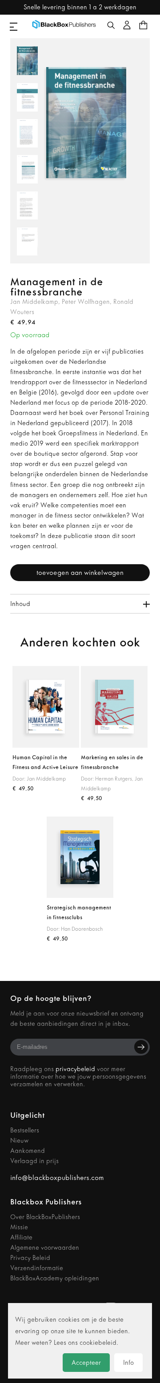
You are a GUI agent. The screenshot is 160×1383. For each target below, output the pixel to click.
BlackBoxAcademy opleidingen (54, 1278)
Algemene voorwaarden (44, 1247)
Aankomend (27, 1151)
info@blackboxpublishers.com (57, 1177)
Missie (19, 1227)
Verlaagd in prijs (34, 1161)
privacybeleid (75, 1069)
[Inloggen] (127, 25)
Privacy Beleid (30, 1258)
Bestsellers (24, 1130)
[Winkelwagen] (143, 25)
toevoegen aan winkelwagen (80, 573)
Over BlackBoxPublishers (45, 1217)
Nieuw (19, 1140)
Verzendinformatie (36, 1268)
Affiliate (21, 1237)
